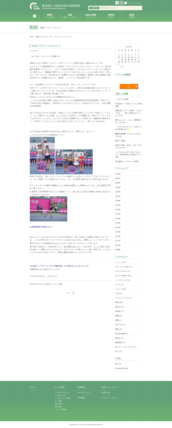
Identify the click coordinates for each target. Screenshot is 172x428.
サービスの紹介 (121, 275)
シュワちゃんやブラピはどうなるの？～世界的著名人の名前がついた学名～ (128, 154)
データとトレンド (84, 392)
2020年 (118, 200)
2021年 (118, 196)
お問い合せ (106, 392)
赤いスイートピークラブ (124, 347)
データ (117, 284)
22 (135, 60)
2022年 (118, 192)
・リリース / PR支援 (59, 409)
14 (132, 57)
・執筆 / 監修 (57, 407)
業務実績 (81, 387)
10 (119, 57)
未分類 (117, 311)
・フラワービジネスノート (61, 393)
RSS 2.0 (118, 364)
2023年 (118, 187)
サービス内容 (60, 387)
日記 (60, 284)
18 (122, 60)
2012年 (118, 236)
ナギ (117, 293)
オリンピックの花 (121, 267)
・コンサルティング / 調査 (61, 398)
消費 (117, 320)
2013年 (118, 232)
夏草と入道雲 (120, 140)
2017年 (118, 214)
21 (132, 60)
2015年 (118, 223)
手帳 (117, 302)
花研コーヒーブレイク (44, 37)
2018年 (118, 209)
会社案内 (81, 398)
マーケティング (121, 298)
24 (119, 62)
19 (125, 60)
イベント (55, 284)
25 (122, 62)
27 (129, 62)
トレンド (118, 289)
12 (125, 57)
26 (125, 62)
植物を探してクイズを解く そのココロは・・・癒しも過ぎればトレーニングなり (128, 113)
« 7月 (122, 67)
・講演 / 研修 (57, 404)
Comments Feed (121, 368)
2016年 (118, 218)
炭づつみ (118, 324)
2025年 (118, 178)
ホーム (33, 387)
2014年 (118, 227)
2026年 (118, 174)
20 (129, 60)
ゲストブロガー (121, 271)
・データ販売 (57, 401)
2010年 (118, 245)
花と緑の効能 (120, 333)
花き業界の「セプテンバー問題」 (127, 161)
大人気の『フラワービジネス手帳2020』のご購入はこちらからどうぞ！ (60, 266)
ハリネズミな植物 (121, 99)
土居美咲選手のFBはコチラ (41, 226)
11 (122, 57)
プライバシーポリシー (135, 3)
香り (117, 351)
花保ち (117, 338)
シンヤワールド (121, 280)
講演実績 (118, 342)
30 (138, 62)
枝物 (117, 316)
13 (129, 57)
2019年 (118, 205)
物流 (117, 329)
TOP (31, 37)
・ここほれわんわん (59, 395)
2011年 (118, 241)
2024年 (118, 183)
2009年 (118, 249)
